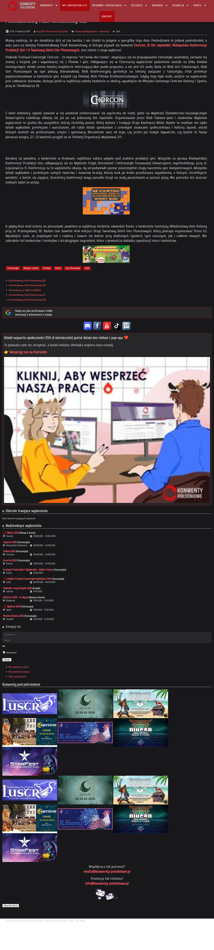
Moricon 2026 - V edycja (15, 597)
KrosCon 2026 (10, 560)
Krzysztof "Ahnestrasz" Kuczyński (52, 31)
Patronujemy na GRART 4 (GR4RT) (25, 290)
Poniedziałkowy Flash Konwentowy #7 (27, 295)
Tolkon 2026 (9, 551)
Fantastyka (13, 268)
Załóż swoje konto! (17, 676)
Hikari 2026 (13, 532)
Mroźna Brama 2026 (13, 616)
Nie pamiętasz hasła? (19, 667)
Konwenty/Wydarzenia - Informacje (92, 31)
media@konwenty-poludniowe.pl (107, 871)
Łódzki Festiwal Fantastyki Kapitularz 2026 (29, 578)
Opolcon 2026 (14, 606)
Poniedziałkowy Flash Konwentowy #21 (27, 285)
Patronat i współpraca (107, 5)
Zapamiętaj (11, 652)
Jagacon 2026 (10, 542)
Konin (58, 268)
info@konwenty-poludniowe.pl (107, 883)
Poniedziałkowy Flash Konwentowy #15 (27, 299)
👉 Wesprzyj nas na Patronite (25, 352)
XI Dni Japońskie (158, 45)
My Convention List (74, 5)
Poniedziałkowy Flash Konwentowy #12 (27, 280)
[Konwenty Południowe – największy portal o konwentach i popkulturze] (21, 5)
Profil (197, 5)
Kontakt (107, 16)
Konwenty (46, 5)
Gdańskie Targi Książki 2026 (17, 588)
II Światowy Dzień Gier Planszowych (53, 50)
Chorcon (139, 45)
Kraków (46, 268)
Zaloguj (7, 660)
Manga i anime (30, 268)
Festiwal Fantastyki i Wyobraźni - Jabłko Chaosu (28, 569)
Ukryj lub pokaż (11, 905)
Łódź (87, 268)
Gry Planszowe (73, 268)
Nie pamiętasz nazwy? (19, 671)
